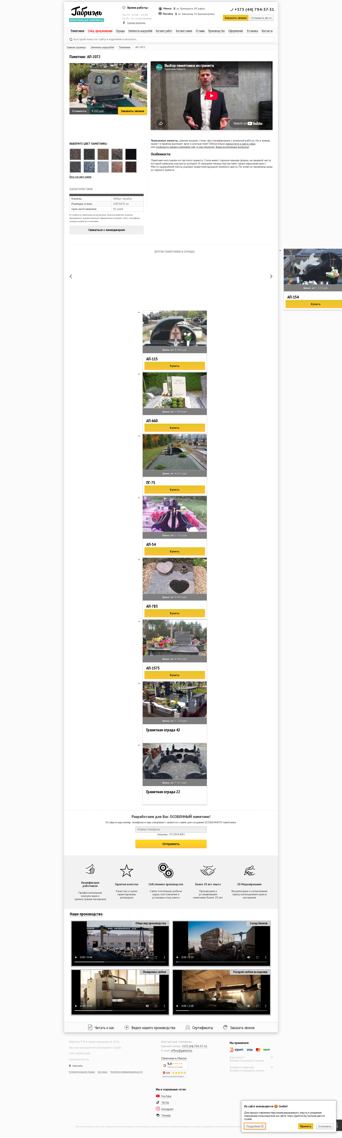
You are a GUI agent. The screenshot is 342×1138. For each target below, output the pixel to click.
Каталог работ (164, 31)
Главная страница (76, 47)
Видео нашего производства (153, 1027)
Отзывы (200, 31)
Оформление (235, 31)
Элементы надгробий (102, 47)
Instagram (167, 1109)
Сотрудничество (79, 1059)
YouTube (166, 1096)
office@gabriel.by (181, 1050)
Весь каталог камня (80, 177)
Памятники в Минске (173, 1058)
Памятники (124, 47)
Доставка (102, 1071)
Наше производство (86, 914)
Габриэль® (86, 11)
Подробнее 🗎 (254, 1126)
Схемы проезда (136, 22)
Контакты (267, 31)
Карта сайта (77, 1065)
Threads (166, 1115)
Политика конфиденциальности (126, 1071)
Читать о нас (104, 1027)
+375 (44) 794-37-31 (254, 9)
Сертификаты (202, 1027)
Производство (216, 31)
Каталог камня (184, 31)
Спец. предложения (100, 31)
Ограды (120, 31)
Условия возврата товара (82, 1071)
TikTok (165, 1102)
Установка (252, 31)
